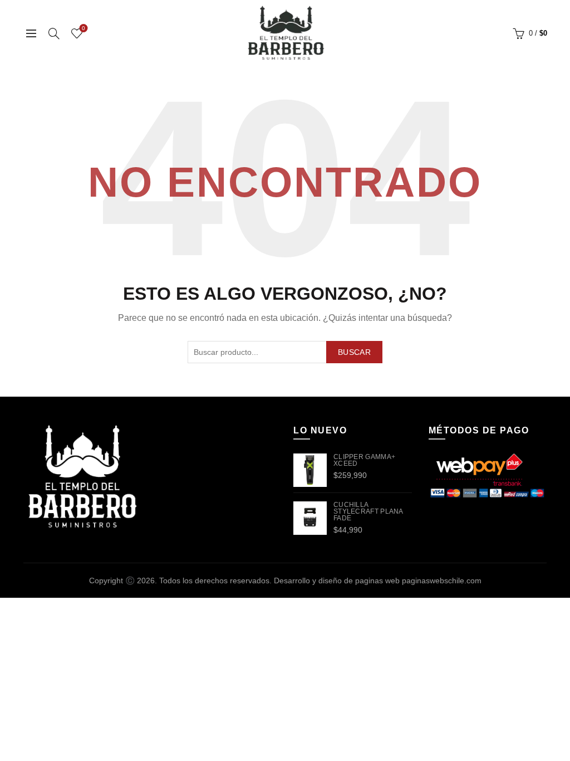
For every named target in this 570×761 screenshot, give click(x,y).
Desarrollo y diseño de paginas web (337, 580)
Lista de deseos (83, 28)
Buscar (354, 352)
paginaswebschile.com (441, 580)
